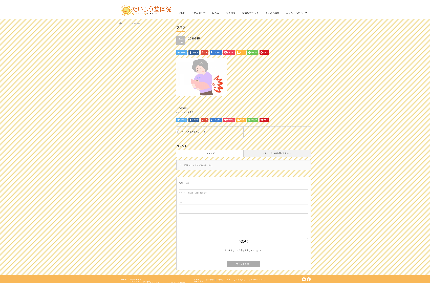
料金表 (215, 13)
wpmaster (183, 108)
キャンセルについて (296, 13)
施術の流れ (198, 281)
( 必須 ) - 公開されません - (194, 193)
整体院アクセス (250, 13)
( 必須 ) (184, 183)
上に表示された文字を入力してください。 (243, 250)
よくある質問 (272, 13)
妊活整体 (146, 281)
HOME (181, 13)
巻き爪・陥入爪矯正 (151, 283)
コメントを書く (186, 112)
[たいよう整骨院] (146, 10)
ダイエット (134, 281)
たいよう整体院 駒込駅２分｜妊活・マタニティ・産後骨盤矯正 (281, 292)
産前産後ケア (198, 13)
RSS (304, 279)
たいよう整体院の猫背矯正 (174, 283)
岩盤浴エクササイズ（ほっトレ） (176, 285)
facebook (309, 279)
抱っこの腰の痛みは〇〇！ (193, 132)
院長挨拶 (230, 13)
